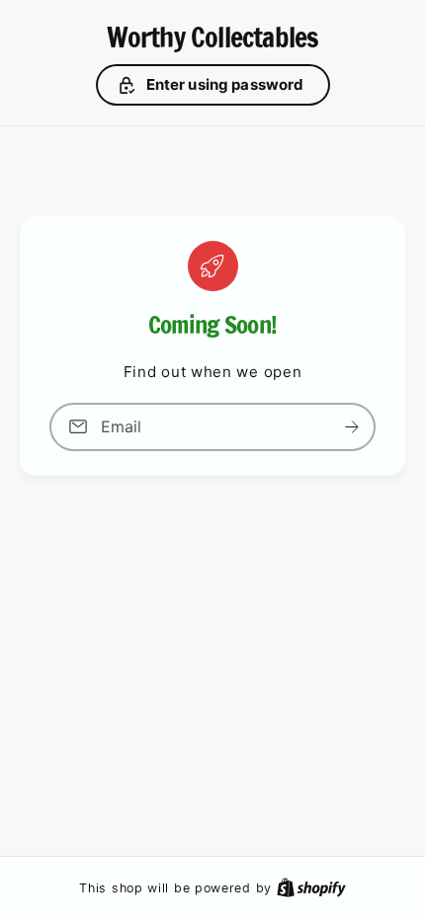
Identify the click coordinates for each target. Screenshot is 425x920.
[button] (213, 85)
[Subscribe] (352, 427)
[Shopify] (311, 887)
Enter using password (225, 84)
